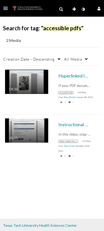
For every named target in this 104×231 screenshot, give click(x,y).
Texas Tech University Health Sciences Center (40, 225)
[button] (7, 8)
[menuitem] (61, 9)
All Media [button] (73, 59)
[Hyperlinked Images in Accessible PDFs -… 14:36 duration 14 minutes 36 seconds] (26, 81)
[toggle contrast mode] (83, 9)
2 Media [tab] (13, 40)
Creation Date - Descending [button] (29, 59)
